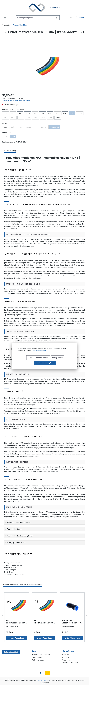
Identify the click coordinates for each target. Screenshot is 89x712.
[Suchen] (57, 17)
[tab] (10, 151)
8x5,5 (58, 113)
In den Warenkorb (16, 638)
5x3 (36, 113)
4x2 (20, 113)
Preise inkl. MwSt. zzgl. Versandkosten (16, 100)
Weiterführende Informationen (19, 522)
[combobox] (35, 17)
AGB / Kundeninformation (41, 654)
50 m (13, 136)
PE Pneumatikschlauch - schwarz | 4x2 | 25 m (44, 621)
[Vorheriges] (2, 616)
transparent (55, 127)
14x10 (51, 118)
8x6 (64, 113)
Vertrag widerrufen (11, 652)
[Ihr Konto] (71, 17)
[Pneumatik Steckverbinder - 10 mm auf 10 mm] (72, 607)
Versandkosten (43, 680)
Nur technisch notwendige (38, 357)
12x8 (28, 118)
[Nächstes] (86, 616)
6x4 (42, 113)
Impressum (65, 657)
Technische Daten (14, 529)
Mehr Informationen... (39, 350)
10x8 (21, 118)
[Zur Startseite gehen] (44, 8)
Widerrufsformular (38, 660)
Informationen (68, 651)
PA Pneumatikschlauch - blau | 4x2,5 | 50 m (16, 621)
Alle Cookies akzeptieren (45, 363)
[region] (44, 68)
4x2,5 (28, 113)
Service (35, 651)
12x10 (43, 118)
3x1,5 (6, 113)
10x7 (6, 118)
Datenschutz (66, 654)
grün (21, 127)
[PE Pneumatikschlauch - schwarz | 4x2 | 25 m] (44, 607)
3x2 (14, 113)
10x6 (73, 113)
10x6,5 (80, 113)
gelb (13, 127)
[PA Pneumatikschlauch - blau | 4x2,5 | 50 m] (16, 607)
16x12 (58, 118)
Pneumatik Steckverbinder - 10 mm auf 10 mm (71, 621)
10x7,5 (14, 118)
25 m (6, 136)
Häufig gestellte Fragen (16, 543)
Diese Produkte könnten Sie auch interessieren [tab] (22, 585)
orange (29, 127)
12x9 (36, 118)
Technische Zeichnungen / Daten (20, 536)
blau (5, 127)
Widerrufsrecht (37, 657)
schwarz (45, 127)
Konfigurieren (57, 357)
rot (37, 127)
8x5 (49, 113)
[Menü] (4, 17)
